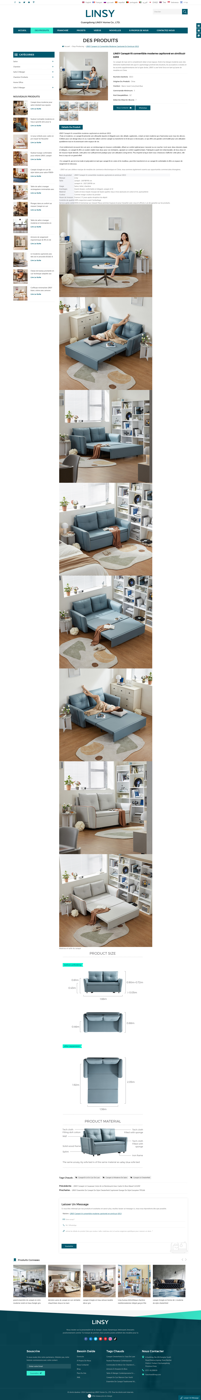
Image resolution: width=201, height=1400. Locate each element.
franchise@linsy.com (153, 1374)
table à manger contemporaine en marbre (121, 1373)
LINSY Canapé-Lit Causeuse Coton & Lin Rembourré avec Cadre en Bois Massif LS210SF (106, 1186)
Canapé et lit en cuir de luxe (89, 1177)
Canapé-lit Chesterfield (141, 1177)
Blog (78, 1369)
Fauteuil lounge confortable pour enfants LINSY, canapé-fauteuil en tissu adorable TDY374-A (41, 154)
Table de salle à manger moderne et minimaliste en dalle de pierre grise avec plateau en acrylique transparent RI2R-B (41, 221)
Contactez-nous (166, 30)
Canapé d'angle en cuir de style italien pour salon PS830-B (42, 171)
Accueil (22, 30)
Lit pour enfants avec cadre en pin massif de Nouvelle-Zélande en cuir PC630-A (42, 137)
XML (78, 1377)
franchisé (62, 30)
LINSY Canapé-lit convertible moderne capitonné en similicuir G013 (96, 1213)
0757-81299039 (151, 1370)
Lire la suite (36, 109)
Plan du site (81, 1373)
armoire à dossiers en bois (116, 1369)
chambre (16, 66)
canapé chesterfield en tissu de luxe (120, 1356)
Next (186, 1259)
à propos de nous (84, 1360)
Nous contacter (123, 108)
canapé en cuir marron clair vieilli (119, 1377)
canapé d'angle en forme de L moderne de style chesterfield (98, 1301)
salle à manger (19, 72)
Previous (182, 1259)
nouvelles (115, 30)
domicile (80, 1356)
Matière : (92, 1213)
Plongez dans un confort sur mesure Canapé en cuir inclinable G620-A (41, 204)
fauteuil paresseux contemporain (119, 1360)
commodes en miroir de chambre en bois (121, 1365)
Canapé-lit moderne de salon (116, 1177)
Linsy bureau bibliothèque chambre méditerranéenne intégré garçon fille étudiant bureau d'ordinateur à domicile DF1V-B (63, 1301)
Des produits (42, 30)
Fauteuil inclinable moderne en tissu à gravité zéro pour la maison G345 (42, 120)
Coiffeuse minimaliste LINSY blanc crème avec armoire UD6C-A (41, 289)
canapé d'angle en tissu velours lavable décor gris (28, 1301)
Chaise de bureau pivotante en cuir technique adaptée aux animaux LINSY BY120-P (42, 272)
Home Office (18, 82)
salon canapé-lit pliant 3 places (165, 1300)
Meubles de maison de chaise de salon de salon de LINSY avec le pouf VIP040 (134, 1301)
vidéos (97, 30)
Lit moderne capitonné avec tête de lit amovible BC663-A (42, 255)
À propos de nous (138, 30)
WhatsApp (143, 108)
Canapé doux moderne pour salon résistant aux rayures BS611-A (41, 103)
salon (15, 61)
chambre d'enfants (20, 77)
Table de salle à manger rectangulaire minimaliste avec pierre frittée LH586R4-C (42, 188)
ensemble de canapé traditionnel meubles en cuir (121, 1381)
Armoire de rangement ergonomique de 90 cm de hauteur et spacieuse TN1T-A (42, 238)
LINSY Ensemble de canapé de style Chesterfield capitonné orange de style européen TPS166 (108, 1190)
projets (81, 30)
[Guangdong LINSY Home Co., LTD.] (100, 13)
